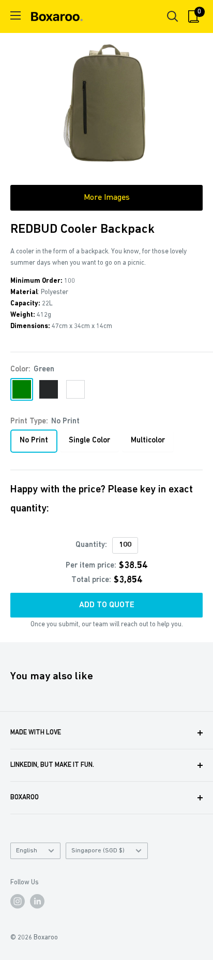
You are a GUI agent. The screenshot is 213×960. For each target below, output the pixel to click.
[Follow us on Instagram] (17, 901)
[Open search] (172, 16)
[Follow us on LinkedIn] (37, 901)
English (26, 850)
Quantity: (91, 545)
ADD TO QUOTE (106, 605)
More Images (107, 198)
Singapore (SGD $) (98, 850)
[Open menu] (15, 15)
